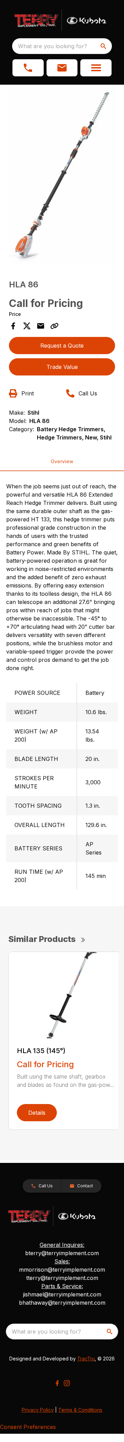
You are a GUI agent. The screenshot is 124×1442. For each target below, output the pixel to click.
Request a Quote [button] (62, 345)
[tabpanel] (62, 177)
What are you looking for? (52, 46)
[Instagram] (66, 1383)
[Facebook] (57, 1383)
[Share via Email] (41, 326)
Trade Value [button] (62, 366)
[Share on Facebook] (13, 326)
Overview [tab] (62, 461)
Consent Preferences (28, 1426)
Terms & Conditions (80, 1410)
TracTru (86, 1358)
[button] (28, 67)
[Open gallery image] (62, 176)
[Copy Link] (54, 326)
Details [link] (36, 1112)
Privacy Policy (38, 1410)
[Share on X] (27, 326)
